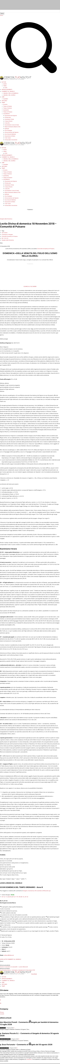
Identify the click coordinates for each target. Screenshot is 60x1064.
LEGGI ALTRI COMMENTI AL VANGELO (10, 959)
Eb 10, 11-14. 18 (16, 896)
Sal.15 (9, 896)
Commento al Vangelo (7, 234)
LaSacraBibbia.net (9, 955)
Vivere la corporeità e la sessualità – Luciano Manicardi (14, 966)
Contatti (2, 1014)
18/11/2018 (4, 232)
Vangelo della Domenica (6, 218)
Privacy (2, 1012)
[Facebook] (0, 1000)
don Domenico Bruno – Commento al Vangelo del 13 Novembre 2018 (17, 970)
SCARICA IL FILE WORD (30, 286)
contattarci (29, 1059)
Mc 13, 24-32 (24, 896)
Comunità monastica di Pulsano (10, 236)
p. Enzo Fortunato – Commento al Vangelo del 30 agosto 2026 (26, 1045)
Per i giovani (2, 1027)
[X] (0, 1003)
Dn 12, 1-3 (4, 896)
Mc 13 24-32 (5, 238)
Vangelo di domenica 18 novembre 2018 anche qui (37, 890)
